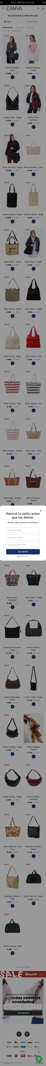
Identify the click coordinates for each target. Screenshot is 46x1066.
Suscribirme (23, 551)
